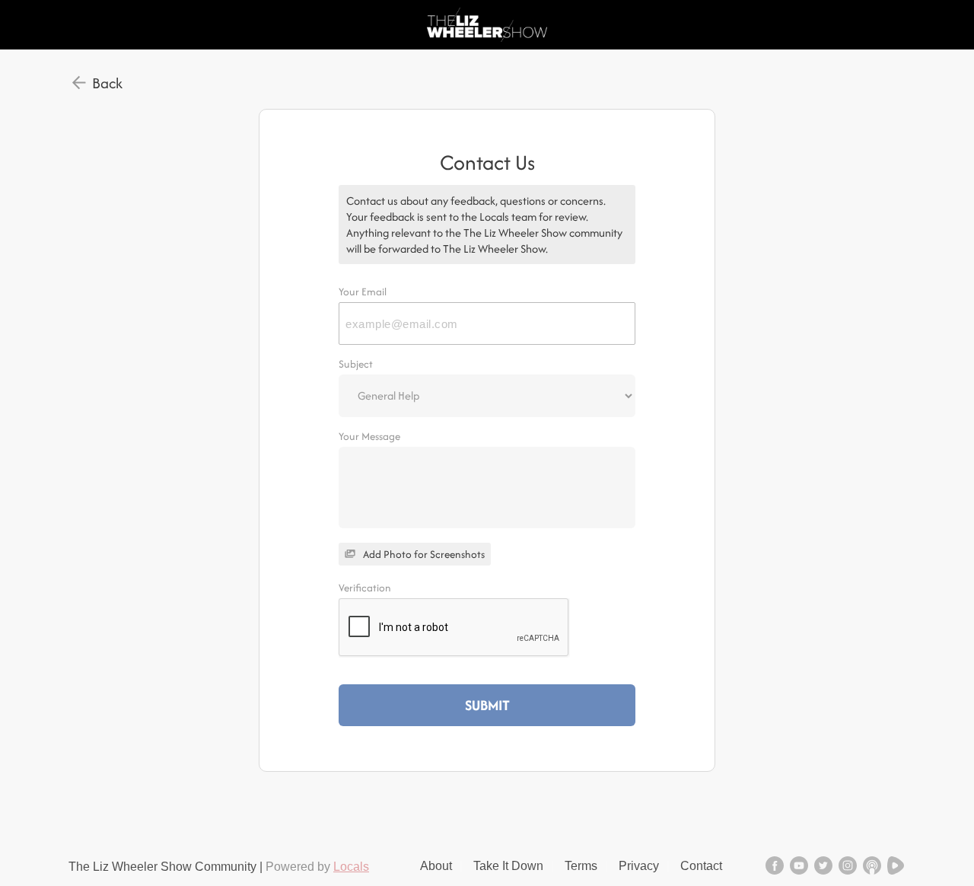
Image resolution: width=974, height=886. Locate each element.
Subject (356, 363)
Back (107, 83)
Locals (351, 866)
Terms (581, 865)
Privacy (639, 865)
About (436, 865)
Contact (701, 865)
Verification (365, 587)
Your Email (363, 291)
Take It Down (508, 865)
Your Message (369, 436)
